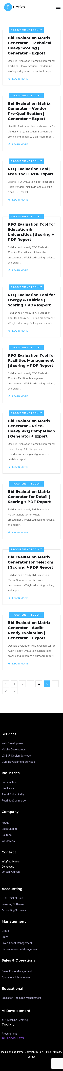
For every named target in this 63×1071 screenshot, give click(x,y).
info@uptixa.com (11, 861)
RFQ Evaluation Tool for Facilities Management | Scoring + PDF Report (31, 360)
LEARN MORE (20, 79)
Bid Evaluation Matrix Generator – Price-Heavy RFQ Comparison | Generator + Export (31, 429)
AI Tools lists (13, 1038)
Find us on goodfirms (12, 1051)
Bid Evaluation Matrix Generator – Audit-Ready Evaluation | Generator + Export (29, 630)
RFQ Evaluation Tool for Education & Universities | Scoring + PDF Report (31, 232)
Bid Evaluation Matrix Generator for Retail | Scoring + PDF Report (29, 496)
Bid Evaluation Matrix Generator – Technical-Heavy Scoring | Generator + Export (30, 45)
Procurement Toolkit (26, 30)
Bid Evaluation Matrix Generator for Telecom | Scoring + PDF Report (30, 562)
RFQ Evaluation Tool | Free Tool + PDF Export (31, 171)
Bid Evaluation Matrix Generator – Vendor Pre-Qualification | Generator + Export (29, 111)
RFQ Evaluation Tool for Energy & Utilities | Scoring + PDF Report (31, 300)
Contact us (8, 866)
